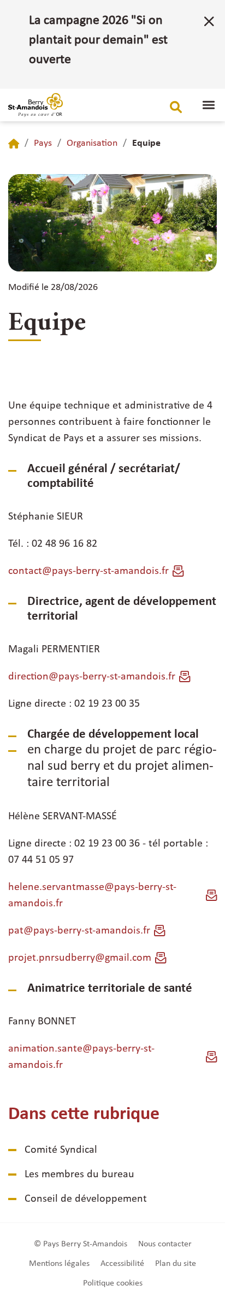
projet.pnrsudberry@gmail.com (79, 958)
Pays (43, 143)
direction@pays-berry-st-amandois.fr (91, 676)
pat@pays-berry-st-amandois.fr (79, 930)
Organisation (92, 143)
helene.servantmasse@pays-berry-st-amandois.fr (92, 895)
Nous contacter (165, 1244)
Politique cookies (113, 1283)
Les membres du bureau (79, 1174)
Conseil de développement (86, 1199)
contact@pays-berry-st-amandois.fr (88, 571)
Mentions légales (59, 1263)
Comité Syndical (61, 1150)
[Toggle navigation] (208, 105)
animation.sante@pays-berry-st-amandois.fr (81, 1057)
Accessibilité (122, 1263)
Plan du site (175, 1263)
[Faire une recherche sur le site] (175, 107)
